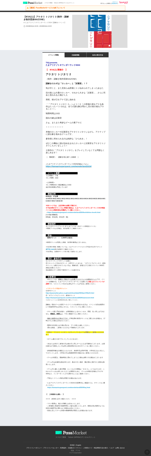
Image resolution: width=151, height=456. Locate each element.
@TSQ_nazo (50, 249)
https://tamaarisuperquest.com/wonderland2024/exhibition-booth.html (73, 212)
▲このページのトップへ (147, 452)
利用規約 (63, 448)
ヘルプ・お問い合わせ (117, 448)
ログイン (115, 2)
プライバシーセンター (51, 448)
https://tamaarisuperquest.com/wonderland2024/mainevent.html (70, 298)
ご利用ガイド (87, 448)
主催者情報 (75, 55)
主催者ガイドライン (75, 448)
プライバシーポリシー (34, 448)
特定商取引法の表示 (101, 448)
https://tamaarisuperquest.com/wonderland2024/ (69, 166)
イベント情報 (53, 55)
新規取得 (114, 3)
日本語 (72, 445)
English (78, 445)
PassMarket (32, 3)
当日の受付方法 (97, 55)
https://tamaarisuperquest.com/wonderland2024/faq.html (68, 387)
